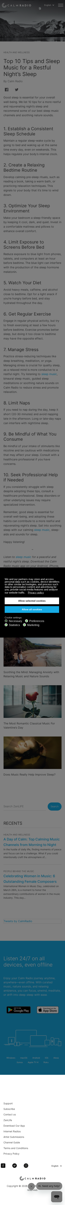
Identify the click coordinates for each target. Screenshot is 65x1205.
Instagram (26, 1165)
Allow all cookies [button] (32, 609)
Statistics (14, 625)
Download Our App (14, 1125)
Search (55, 806)
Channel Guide (11, 1142)
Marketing (33, 625)
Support (8, 1103)
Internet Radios (12, 1131)
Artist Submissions (13, 1136)
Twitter (14, 1165)
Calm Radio (16, 5)
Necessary (15, 621)
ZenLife (7, 1120)
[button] (26, 593)
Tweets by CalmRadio (18, 921)
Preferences (36, 621)
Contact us (9, 1114)
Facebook (3, 1165)
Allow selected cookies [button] (32, 601)
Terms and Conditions (15, 1148)
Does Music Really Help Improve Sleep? (29, 774)
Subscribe (9, 1108)
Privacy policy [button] (36, 592)
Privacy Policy (11, 1153)
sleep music (49, 374)
